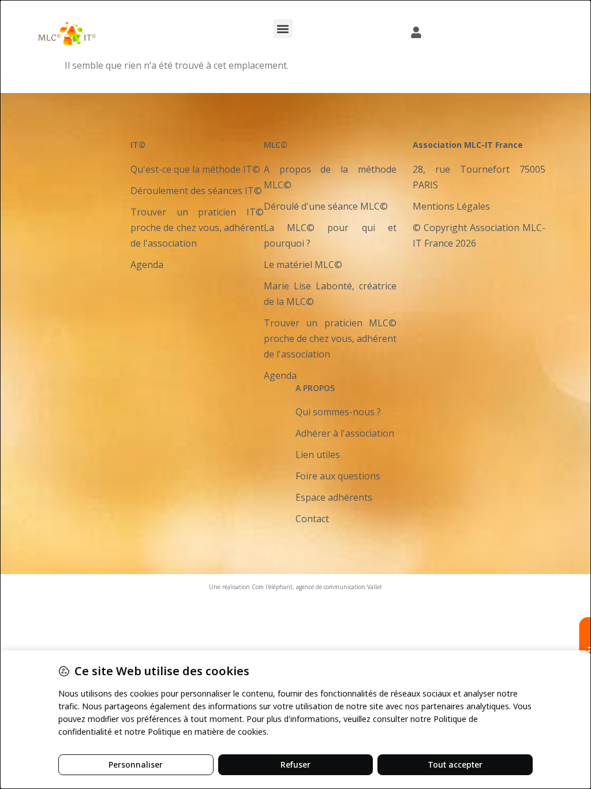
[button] (283, 28)
